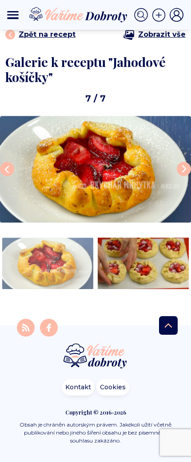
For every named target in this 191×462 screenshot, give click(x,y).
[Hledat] (143, 15)
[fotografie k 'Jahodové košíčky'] (95, 169)
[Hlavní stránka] (95, 356)
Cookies (113, 387)
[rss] (26, 327)
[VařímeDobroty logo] (78, 15)
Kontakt (78, 387)
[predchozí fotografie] (7, 169)
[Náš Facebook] (49, 327)
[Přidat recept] (161, 15)
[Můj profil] (177, 15)
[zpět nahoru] (168, 325)
